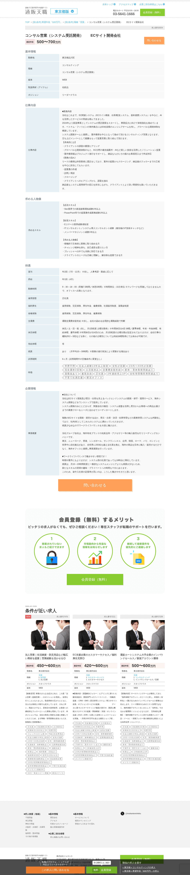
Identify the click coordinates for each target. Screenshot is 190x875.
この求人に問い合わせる (55, 870)
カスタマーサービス (96, 677)
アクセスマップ (126, 4)
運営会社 (53, 818)
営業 (40, 675)
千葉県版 (29, 818)
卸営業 (43, 677)
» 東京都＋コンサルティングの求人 (138, 867)
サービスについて (82, 818)
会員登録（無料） (152, 12)
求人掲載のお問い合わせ (60, 837)
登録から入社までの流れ (85, 824)
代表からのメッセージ (59, 824)
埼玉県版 (29, 821)
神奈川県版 (29, 824)
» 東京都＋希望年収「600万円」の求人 (140, 871)
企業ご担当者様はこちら (151, 4)
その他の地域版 (31, 836)
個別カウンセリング (83, 821)
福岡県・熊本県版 (32, 833)
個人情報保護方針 (57, 827)
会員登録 (102, 870)
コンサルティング (143, 677)
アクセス (53, 821)
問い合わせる (154, 40)
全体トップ (108, 4)
